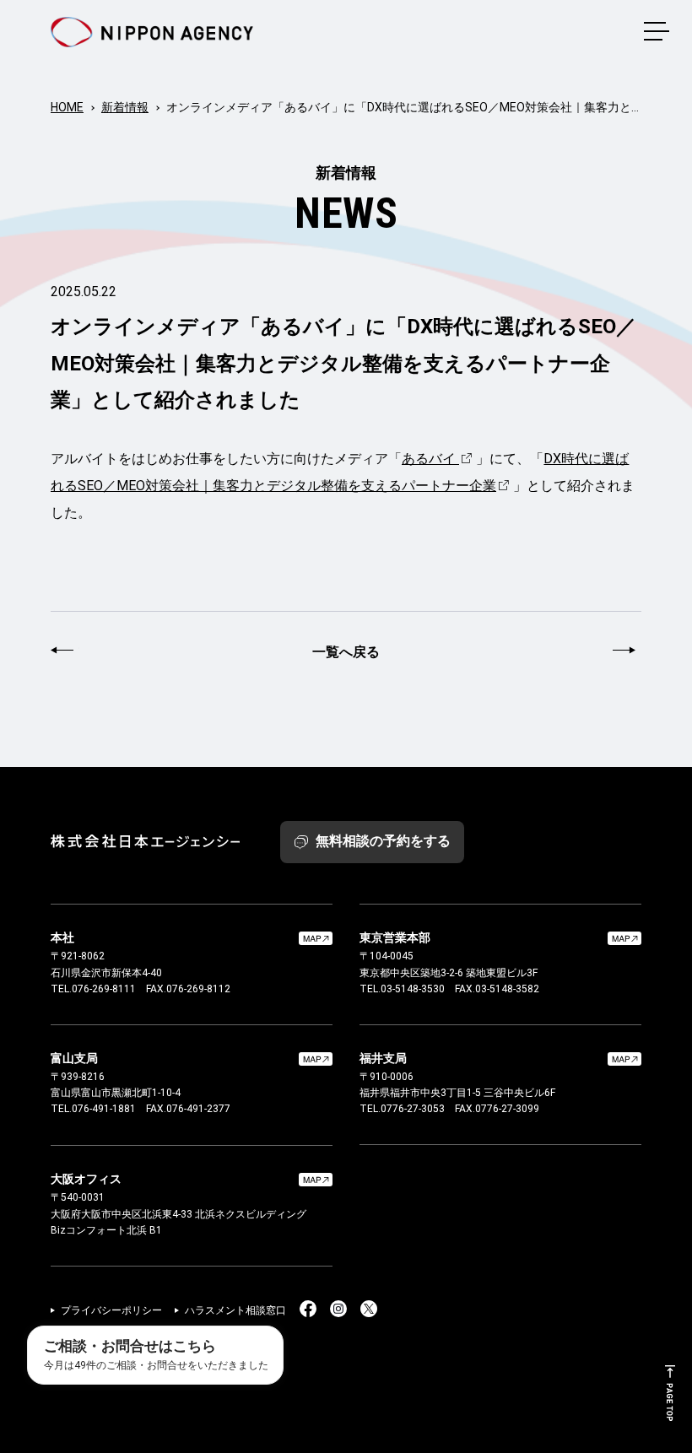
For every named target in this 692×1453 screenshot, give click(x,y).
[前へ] (65, 652)
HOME (67, 107)
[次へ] (627, 652)
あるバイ (429, 459)
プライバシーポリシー (111, 1310)
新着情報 (125, 107)
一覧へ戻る (346, 652)
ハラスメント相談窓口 (235, 1310)
